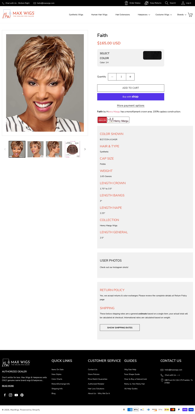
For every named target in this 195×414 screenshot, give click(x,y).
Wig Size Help (130, 369)
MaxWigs (14, 410)
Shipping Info (57, 388)
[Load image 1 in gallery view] (17, 149)
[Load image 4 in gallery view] (72, 149)
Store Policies (93, 374)
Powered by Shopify (30, 410)
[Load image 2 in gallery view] (35, 149)
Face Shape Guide (132, 374)
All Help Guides (131, 388)
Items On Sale (58, 369)
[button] (170, 3)
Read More (8, 386)
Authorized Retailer (96, 384)
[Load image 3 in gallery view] (54, 149)
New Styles (56, 374)
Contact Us (92, 369)
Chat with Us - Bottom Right (17, 3)
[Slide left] (5, 149)
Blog (53, 393)
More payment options (130, 105)
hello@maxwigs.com (45, 3)
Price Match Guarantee (97, 379)
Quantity (101, 76)
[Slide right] (85, 149)
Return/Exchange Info (61, 384)
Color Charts (57, 379)
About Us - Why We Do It (99, 393)
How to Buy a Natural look (135, 379)
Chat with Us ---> (172, 375)
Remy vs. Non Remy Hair (134, 384)
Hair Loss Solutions (96, 388)
